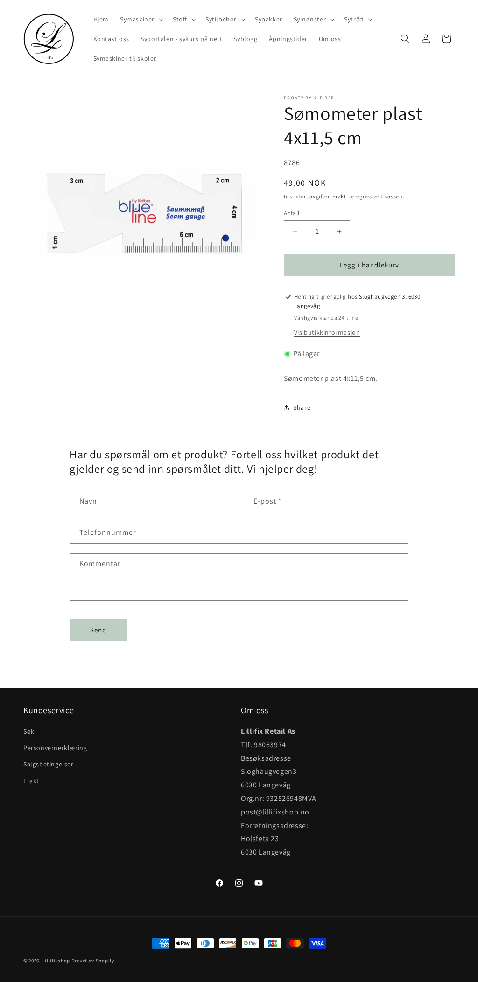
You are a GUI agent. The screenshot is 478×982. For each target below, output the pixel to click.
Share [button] (301, 407)
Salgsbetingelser (48, 764)
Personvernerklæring (55, 748)
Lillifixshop (56, 960)
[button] (140, 19)
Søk (29, 731)
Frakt (339, 196)
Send (98, 629)
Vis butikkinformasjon (327, 332)
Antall (291, 213)
